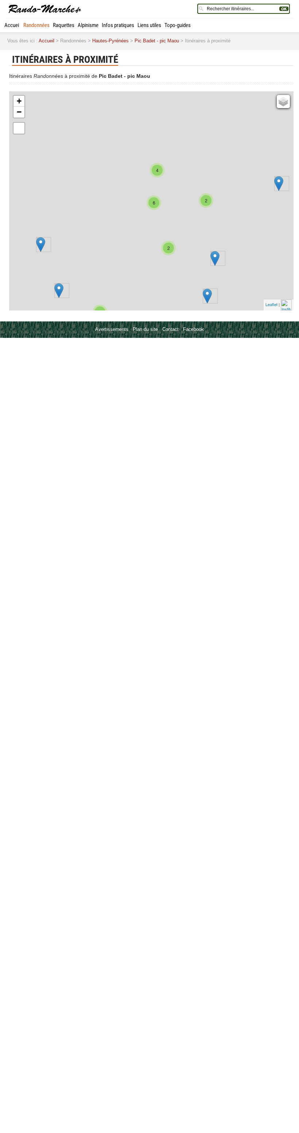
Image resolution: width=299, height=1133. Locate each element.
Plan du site (145, 329)
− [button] (19, 112)
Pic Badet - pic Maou (157, 40)
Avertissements (111, 329)
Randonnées (36, 25)
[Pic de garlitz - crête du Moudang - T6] (215, 258)
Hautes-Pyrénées (110, 40)
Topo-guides (177, 25)
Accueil (12, 25)
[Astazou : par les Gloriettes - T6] (58, 290)
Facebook (193, 329)
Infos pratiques (118, 25)
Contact (170, 329)
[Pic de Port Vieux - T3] (207, 296)
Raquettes (63, 25)
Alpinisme (88, 25)
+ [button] (19, 101)
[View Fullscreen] (18, 128)
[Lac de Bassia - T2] (40, 244)
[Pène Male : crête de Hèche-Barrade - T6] (278, 183)
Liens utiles (149, 25)
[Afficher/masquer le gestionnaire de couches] (283, 101)
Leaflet (271, 304)
